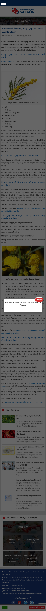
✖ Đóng (39, 299)
